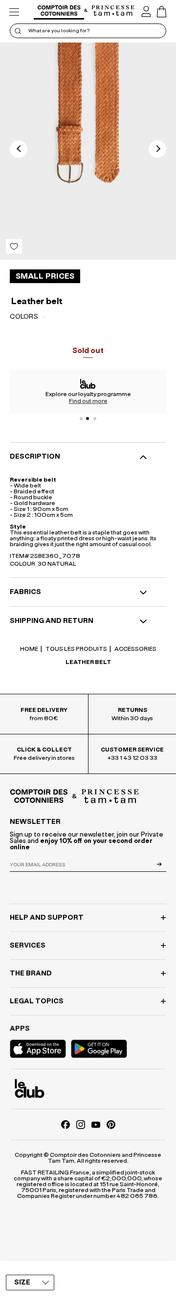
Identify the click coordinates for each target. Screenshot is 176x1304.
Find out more (88, 401)
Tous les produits (75, 649)
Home (29, 649)
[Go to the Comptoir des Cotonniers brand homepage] (59, 12)
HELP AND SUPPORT (47, 917)
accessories (134, 649)
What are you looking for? (58, 30)
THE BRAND (31, 973)
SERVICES (27, 945)
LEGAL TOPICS (37, 1001)
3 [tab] (94, 418)
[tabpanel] (88, 391)
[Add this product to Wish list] (14, 246)
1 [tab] (81, 418)
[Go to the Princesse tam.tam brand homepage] (113, 11)
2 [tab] (88, 418)
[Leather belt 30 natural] (88, 151)
